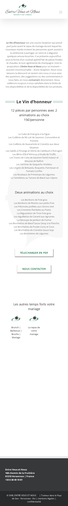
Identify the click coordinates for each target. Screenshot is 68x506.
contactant (34, 79)
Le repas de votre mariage (34, 331)
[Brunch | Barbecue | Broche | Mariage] (16, 319)
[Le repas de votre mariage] (34, 319)
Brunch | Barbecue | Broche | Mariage (16, 332)
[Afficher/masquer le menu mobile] (61, 12)
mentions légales (46, 498)
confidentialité (34, 501)
